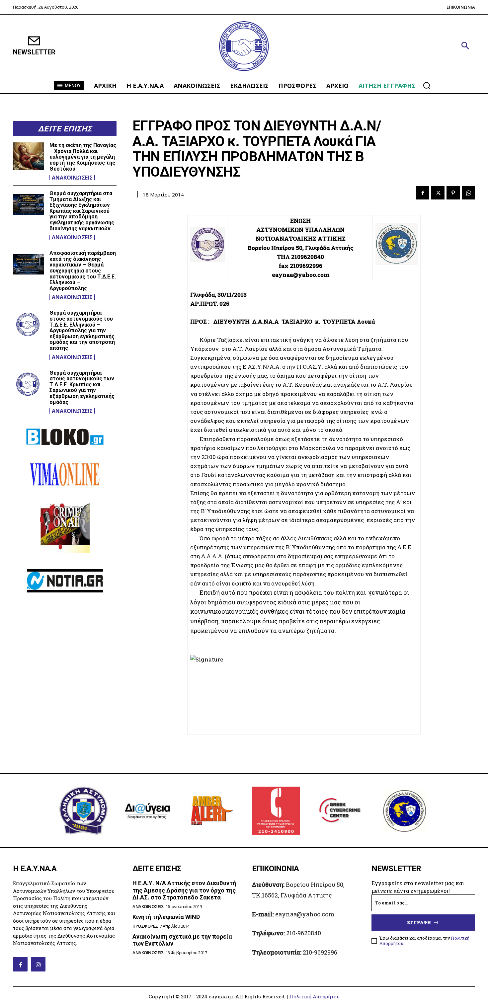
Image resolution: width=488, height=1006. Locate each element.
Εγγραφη (419, 922)
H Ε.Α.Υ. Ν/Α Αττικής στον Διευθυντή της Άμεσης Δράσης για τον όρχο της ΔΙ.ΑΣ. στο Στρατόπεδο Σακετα (184, 890)
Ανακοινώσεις (72, 177)
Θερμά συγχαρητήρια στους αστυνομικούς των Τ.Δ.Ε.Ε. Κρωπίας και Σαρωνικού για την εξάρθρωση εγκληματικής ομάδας (82, 387)
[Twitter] (438, 192)
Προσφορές (145, 926)
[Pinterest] (453, 192)
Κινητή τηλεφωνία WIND (166, 916)
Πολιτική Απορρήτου (314, 996)
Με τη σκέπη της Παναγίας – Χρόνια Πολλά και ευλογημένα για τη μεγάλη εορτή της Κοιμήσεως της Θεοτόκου (82, 157)
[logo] (244, 46)
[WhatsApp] (468, 192)
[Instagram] (38, 964)
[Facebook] (422, 192)
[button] (465, 46)
